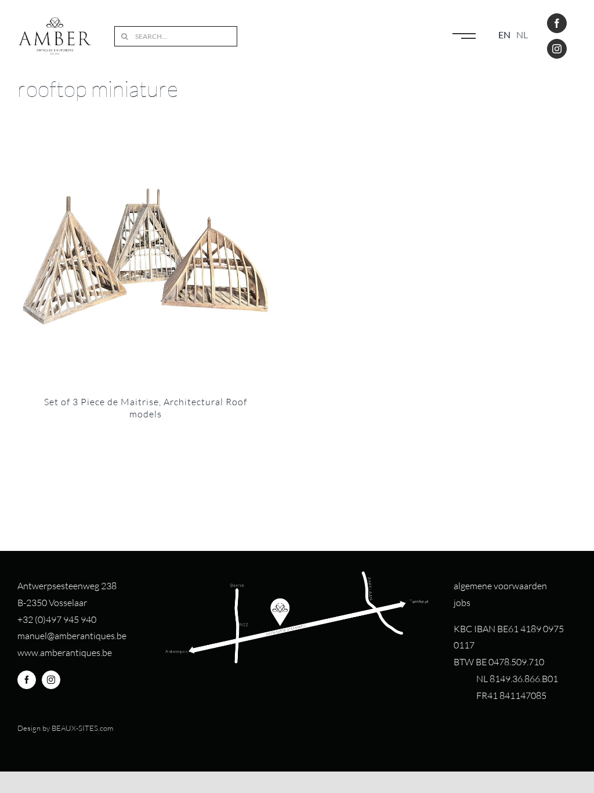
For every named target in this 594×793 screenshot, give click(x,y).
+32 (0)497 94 (45, 619)
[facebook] (557, 23)
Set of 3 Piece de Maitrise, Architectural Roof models (145, 408)
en (504, 34)
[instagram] (557, 49)
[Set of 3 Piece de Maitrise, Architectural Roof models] (145, 256)
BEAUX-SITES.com (82, 728)
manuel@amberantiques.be (71, 635)
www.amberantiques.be (64, 652)
